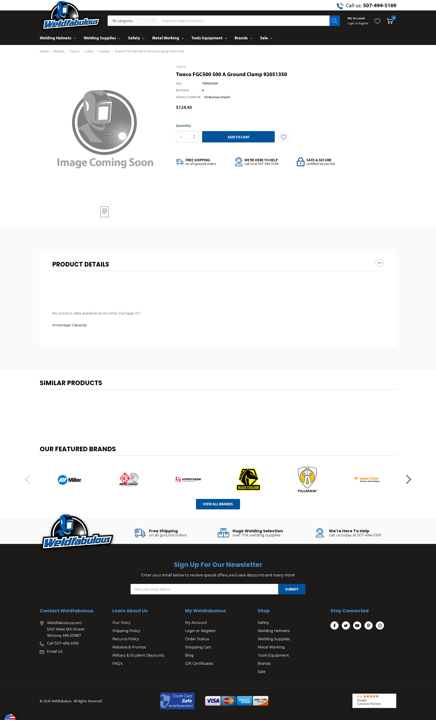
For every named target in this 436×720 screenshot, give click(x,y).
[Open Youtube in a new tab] (357, 626)
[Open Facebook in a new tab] (334, 626)
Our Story (121, 622)
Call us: (371, 5)
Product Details (80, 264)
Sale (264, 37)
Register (363, 23)
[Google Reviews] (374, 701)
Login (351, 23)
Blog (189, 655)
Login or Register (200, 631)
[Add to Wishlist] (284, 136)
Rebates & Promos (129, 647)
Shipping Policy (126, 631)
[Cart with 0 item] (390, 20)
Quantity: (183, 125)
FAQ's (117, 663)
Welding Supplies (100, 37)
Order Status (197, 639)
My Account (196, 622)
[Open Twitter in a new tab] (346, 626)
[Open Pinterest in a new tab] (368, 626)
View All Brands (218, 504)
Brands (241, 37)
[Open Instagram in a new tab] (380, 626)
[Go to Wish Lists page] (377, 20)
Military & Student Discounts (138, 655)
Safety (134, 37)
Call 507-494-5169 (63, 643)
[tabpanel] (69, 479)
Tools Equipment (207, 37)
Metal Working (165, 37)
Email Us (54, 651)
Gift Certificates (199, 663)
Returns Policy (125, 639)
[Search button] (334, 20)
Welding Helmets (55, 37)
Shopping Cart (198, 647)
